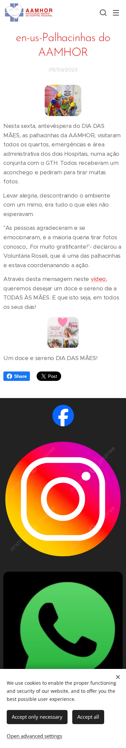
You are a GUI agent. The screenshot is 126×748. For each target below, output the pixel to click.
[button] (102, 12)
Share (20, 376)
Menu (116, 12)
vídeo (98, 279)
